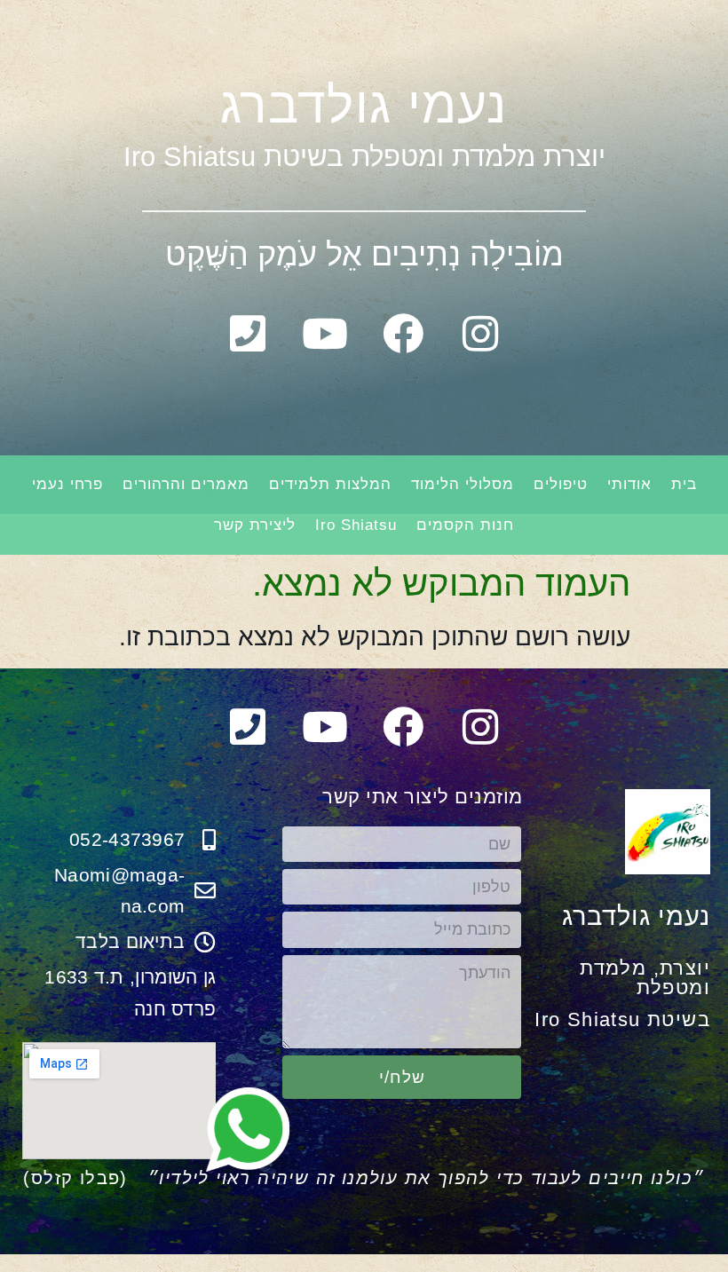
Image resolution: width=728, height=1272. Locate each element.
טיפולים (561, 484)
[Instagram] (481, 334)
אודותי (629, 484)
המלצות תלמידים (330, 484)
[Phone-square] (248, 334)
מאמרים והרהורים (186, 484)
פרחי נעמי (67, 484)
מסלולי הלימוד (462, 484)
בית (684, 484)
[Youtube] (325, 334)
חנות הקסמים (465, 525)
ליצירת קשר (255, 525)
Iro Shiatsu (356, 525)
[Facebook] (403, 334)
